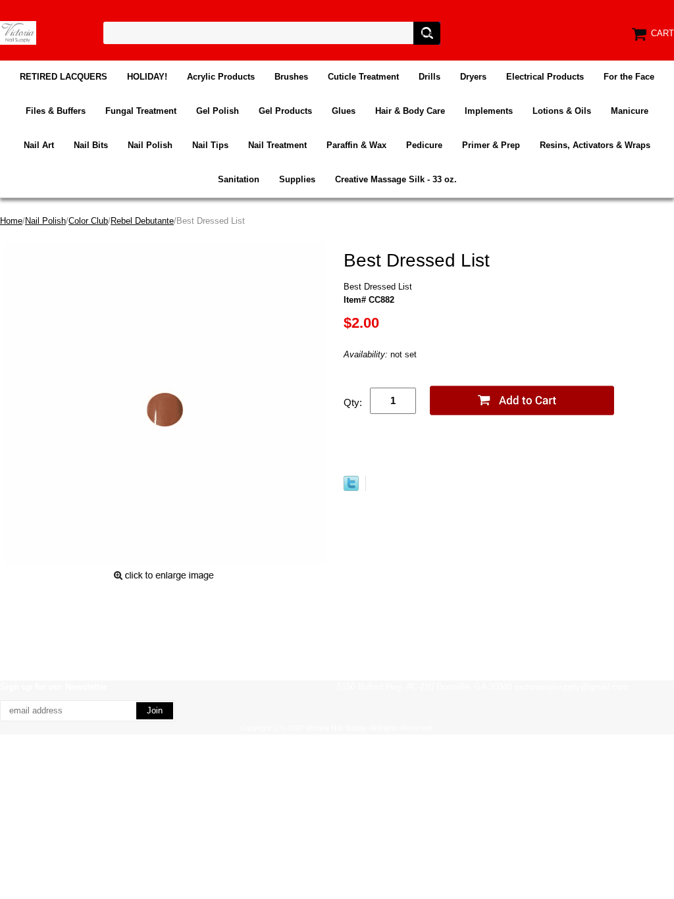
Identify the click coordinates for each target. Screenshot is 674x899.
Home (11, 221)
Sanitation (238, 179)
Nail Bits (91, 145)
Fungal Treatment (140, 111)
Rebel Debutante (142, 221)
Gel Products (285, 111)
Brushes (291, 77)
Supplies (297, 179)
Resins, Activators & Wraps (595, 145)
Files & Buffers (56, 111)
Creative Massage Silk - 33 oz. (396, 179)
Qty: (353, 402)
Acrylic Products (221, 77)
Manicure (629, 111)
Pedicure (424, 145)
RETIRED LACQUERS (63, 77)
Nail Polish (150, 145)
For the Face (629, 77)
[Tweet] (351, 488)
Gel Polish (217, 111)
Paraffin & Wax (356, 145)
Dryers (473, 77)
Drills (429, 77)
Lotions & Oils (561, 111)
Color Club (88, 221)
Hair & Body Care (410, 111)
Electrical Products (545, 77)
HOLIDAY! (147, 77)
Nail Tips (210, 145)
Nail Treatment (277, 145)
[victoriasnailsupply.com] (18, 32)
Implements (489, 111)
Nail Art (39, 145)
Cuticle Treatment (363, 77)
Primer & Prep (491, 145)
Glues (343, 111)
